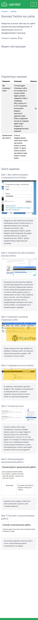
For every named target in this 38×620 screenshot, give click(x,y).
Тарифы (13, 11)
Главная (4, 11)
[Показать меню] (34, 4)
